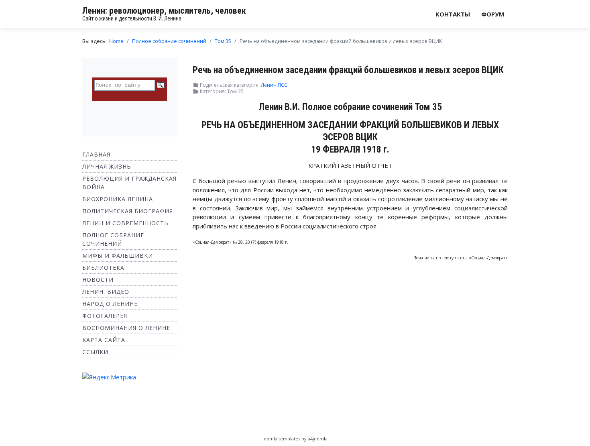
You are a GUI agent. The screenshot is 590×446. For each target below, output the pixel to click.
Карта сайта (103, 340)
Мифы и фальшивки (117, 255)
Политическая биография (127, 211)
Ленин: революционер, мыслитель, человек (164, 11)
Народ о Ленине (110, 304)
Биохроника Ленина (117, 199)
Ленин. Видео (105, 291)
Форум (493, 14)
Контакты (452, 14)
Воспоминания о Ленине (126, 328)
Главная (96, 154)
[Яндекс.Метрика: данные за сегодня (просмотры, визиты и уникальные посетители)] (109, 377)
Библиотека (103, 267)
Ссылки (95, 352)
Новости (98, 279)
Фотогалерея (104, 316)
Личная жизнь (106, 166)
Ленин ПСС (274, 84)
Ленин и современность (125, 223)
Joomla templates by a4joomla (295, 439)
